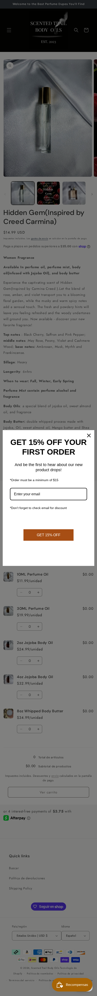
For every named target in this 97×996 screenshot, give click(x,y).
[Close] (88, 435)
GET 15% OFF (48, 535)
